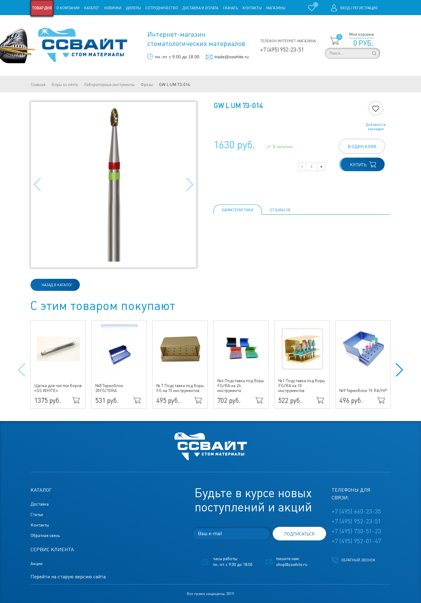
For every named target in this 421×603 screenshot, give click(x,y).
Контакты (252, 8)
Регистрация (365, 8)
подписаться (299, 533)
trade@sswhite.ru (232, 56)
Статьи (80, 24)
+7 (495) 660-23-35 (356, 511)
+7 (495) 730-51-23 (356, 531)
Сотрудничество (161, 8)
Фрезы (147, 84)
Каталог (92, 8)
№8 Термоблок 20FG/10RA (109, 388)
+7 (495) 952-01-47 (356, 541)
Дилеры (133, 8)
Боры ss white (64, 84)
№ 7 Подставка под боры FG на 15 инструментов (180, 388)
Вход (345, 8)
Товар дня (42, 8)
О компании (68, 8)
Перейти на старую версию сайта (68, 577)
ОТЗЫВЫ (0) (280, 210)
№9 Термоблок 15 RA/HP (363, 390)
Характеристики (237, 210)
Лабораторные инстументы (109, 84)
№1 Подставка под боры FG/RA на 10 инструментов (301, 385)
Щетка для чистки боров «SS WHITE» (58, 388)
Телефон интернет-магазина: (288, 41)
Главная (38, 84)
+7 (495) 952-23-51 (282, 49)
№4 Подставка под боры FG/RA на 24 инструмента (240, 385)
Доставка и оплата (200, 8)
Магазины (275, 8)
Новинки (112, 8)
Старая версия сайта (50, 24)
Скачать (230, 8)
